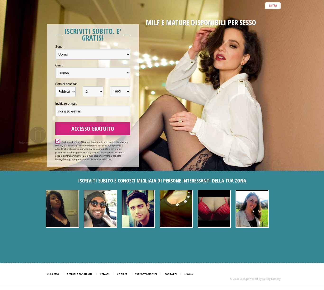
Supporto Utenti (146, 274)
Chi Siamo (53, 274)
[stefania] (214, 209)
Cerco (59, 65)
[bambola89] (62, 209)
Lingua (189, 274)
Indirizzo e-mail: (66, 103)
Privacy (59, 145)
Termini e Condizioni (116, 142)
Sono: (59, 46)
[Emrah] (138, 209)
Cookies (70, 145)
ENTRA (273, 6)
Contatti (171, 274)
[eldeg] (100, 209)
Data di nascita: (66, 84)
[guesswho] (252, 209)
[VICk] (176, 209)
